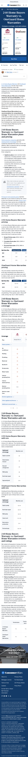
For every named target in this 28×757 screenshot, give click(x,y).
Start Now (14, 59)
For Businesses (18, 680)
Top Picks (14, 65)
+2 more (15, 72)
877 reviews (18, 39)
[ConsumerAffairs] (14, 5)
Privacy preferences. (14, 1)
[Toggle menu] (2, 5)
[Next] (17, 408)
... (4, 9)
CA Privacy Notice (19, 683)
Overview (5, 65)
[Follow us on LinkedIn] (10, 696)
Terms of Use (5, 683)
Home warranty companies (8, 140)
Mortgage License (6, 680)
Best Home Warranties (12, 9)
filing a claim (22, 200)
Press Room (17, 686)
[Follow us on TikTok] (6, 696)
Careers (3, 686)
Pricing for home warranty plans (10, 197)
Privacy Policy (18, 677)
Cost (22, 65)
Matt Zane (9, 72)
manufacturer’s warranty (13, 186)
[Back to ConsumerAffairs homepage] (2, 9)
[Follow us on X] (8, 696)
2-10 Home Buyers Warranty (9, 84)
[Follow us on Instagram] (4, 696)
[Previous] (11, 408)
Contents (5, 76)
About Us (4, 677)
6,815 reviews (5, 39)
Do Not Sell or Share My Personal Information (7, 691)
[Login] (26, 5)
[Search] (24, 5)
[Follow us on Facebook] (2, 696)
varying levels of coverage (8, 142)
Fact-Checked (19, 69)
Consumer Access (11, 715)
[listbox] (17, 339)
